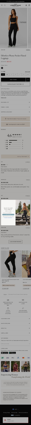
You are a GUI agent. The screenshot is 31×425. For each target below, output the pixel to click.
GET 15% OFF (8, 214)
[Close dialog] (29, 200)
